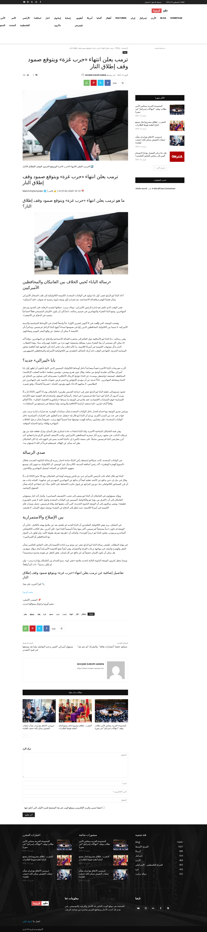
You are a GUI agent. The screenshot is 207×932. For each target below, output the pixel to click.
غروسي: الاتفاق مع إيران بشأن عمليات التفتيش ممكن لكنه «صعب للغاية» (150, 140)
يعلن (25, 614)
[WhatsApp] (87, 83)
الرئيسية (125, 48)
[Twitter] (32, 2)
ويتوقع (32, 614)
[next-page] (24, 736)
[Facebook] (40, 2)
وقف (38, 614)
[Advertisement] (159, 69)
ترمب (65, 614)
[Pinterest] (94, 83)
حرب (58, 614)
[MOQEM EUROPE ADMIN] (83, 75)
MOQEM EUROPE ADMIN (95, 75)
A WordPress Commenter (163, 188)
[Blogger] (168, 908)
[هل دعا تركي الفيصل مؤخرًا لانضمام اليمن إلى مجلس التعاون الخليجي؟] (177, 157)
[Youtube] (24, 2)
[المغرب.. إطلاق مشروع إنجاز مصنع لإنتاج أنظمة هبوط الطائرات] (75, 710)
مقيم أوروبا (28, 592)
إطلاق (84, 614)
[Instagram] (36, 2)
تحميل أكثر (161, 168)
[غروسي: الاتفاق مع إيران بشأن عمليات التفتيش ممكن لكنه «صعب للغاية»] (39, 710)
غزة (44, 614)
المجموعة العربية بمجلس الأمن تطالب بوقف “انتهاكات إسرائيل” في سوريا (150, 109)
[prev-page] (29, 736)
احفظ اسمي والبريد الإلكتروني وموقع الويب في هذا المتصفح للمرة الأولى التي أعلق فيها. (63, 807)
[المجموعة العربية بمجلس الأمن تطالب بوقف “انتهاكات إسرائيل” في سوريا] (111, 710)
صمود (51, 614)
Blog (118, 48)
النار (77, 614)
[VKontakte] (138, 908)
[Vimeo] (28, 2)
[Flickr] (153, 908)
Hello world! (141, 188)
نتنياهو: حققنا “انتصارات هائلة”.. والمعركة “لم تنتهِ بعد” (102, 646)
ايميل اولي (27, 921)
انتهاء (71, 614)
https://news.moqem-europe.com (90, 668)
